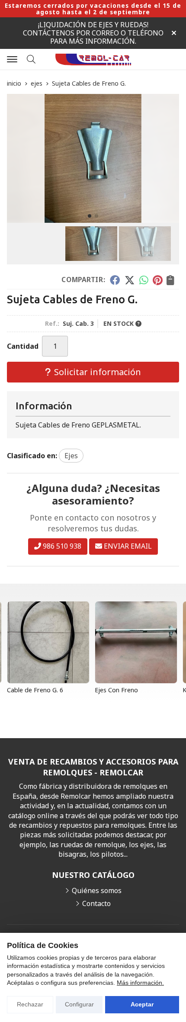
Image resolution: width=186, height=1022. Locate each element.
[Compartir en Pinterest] (157, 280)
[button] (89, 216)
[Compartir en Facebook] (115, 280)
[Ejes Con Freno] (51, 642)
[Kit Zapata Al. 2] (139, 642)
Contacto (96, 903)
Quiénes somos (97, 890)
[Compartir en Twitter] (130, 280)
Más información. (140, 982)
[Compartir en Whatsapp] (143, 280)
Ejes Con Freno (31, 690)
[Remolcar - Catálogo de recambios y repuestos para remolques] (93, 59)
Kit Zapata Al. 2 (119, 690)
